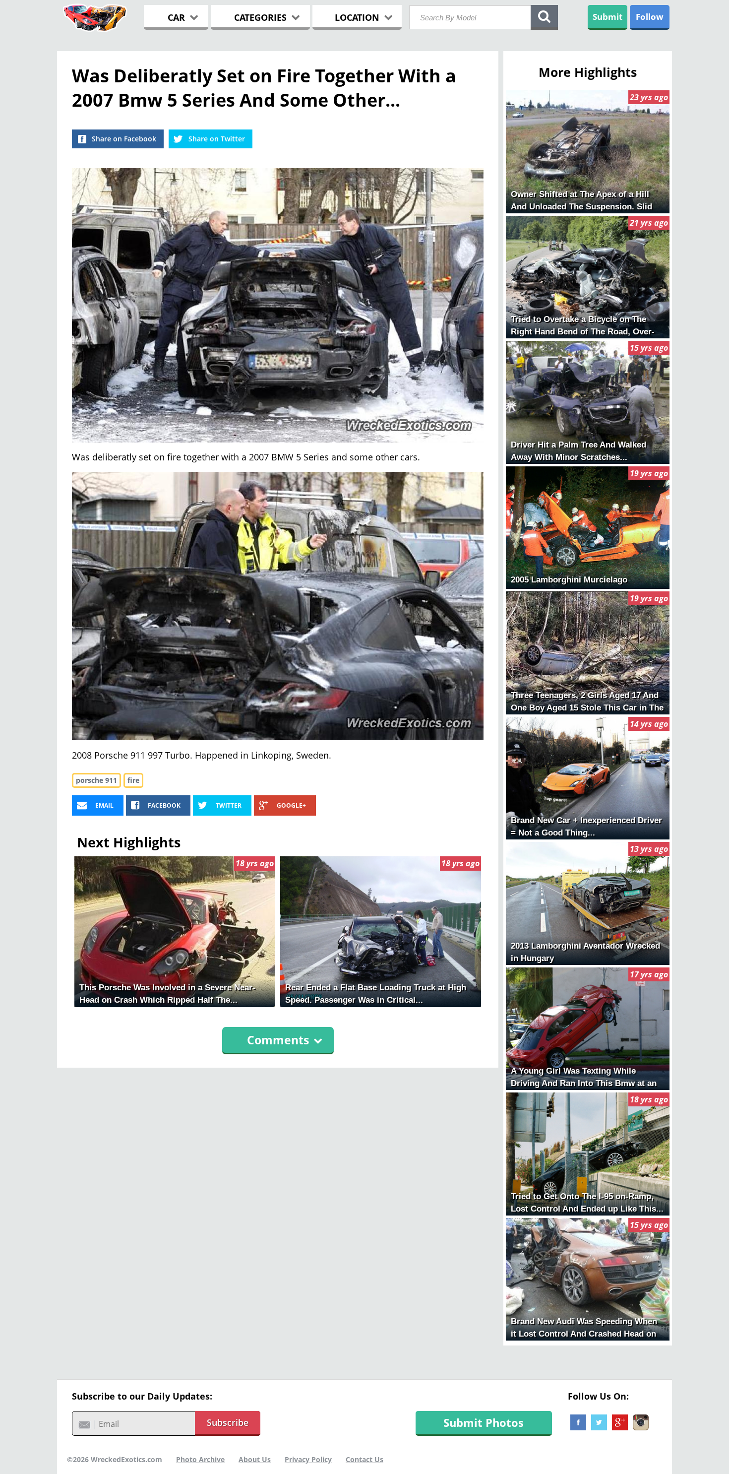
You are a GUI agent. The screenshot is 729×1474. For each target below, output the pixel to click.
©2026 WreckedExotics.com (114, 1459)
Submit (607, 16)
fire (133, 780)
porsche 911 (96, 780)
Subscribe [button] (227, 1422)
